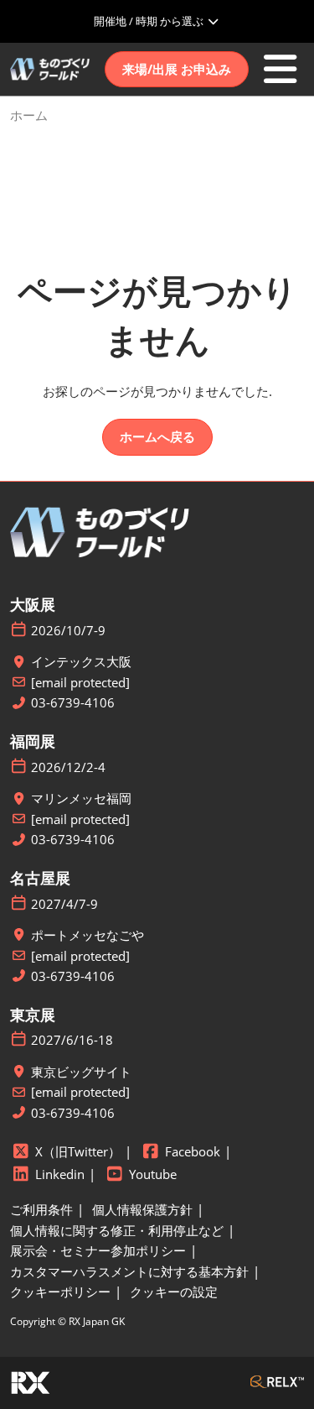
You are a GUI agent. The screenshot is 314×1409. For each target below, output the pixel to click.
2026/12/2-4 (68, 767)
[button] (177, 69)
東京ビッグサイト (81, 1072)
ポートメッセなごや (87, 935)
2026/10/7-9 (68, 631)
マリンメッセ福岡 (81, 798)
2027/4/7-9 (64, 904)
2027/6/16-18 (72, 1040)
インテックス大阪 (81, 662)
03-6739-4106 (73, 703)
